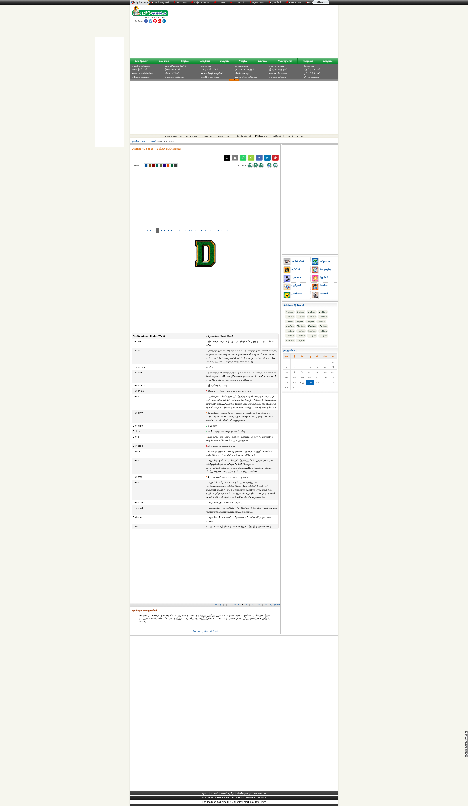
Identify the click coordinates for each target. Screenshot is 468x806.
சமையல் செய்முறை (278, 73)
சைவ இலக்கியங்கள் (141, 69)
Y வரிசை (290, 340)
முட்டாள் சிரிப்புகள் (312, 73)
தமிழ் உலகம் (164, 61)
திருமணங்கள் (257, 2)
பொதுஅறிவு (205, 61)
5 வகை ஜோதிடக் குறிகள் (212, 73)
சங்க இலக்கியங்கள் (141, 66)
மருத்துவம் (262, 61)
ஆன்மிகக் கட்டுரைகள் (175, 77)
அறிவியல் (185, 61)
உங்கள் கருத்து (227, 793)
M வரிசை (290, 326)
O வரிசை (312, 326)
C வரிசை (311, 312)
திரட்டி (300, 136)
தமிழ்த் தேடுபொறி (201, 2)
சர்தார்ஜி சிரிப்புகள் (312, 69)
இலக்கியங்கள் (141, 61)
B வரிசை (301, 312)
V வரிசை (301, 335)
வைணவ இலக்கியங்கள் (143, 73)
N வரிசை (301, 326)
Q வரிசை (290, 331)
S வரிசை (312, 331)
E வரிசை (290, 316)
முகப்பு (205, 631)
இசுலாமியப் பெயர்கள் (174, 69)
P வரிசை (323, 326)
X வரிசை (323, 335)
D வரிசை (323, 312)
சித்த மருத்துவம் (276, 66)
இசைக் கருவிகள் (312, 77)
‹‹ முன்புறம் (218, 604)
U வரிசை (290, 335)
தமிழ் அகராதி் (238, 2)
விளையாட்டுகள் (172, 73)
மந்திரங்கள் (206, 66)
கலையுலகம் (328, 61)
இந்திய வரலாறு (242, 73)
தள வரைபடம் (260, 793)
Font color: (136, 165)
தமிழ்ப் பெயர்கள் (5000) (176, 66)
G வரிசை (311, 316)
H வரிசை (323, 316)
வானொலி (221, 2)
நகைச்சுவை (308, 61)
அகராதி (289, 136)
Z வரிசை (301, 340)
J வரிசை (299, 321)
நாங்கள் (214, 793)
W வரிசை (312, 335)
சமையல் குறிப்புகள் (277, 77)
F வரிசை (301, 316)
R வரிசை (301, 331)
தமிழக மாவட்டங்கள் (141, 77)
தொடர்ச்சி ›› (274, 604)
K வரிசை (310, 321)
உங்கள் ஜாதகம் (241, 66)
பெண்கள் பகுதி (285, 61)
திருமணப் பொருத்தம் (244, 69)
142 (265, 604)
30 (239, 604)
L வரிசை (321, 321)
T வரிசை (323, 331)
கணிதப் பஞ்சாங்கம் (209, 69)
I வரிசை (289, 321)
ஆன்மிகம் (224, 61)
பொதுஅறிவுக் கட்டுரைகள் (246, 77)
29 (234, 604)
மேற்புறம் (214, 631)
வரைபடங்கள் (181, 2)
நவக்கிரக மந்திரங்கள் (210, 77)
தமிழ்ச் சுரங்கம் (141, 2)
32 (247, 604)
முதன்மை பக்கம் (139, 141)
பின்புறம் (196, 631)
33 (251, 604)
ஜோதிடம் (243, 61)
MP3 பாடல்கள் (294, 2)
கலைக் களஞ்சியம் (161, 2)
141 (260, 604)
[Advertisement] (268, 32)
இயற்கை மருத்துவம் (278, 69)
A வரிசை (290, 312)
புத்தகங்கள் (276, 2)
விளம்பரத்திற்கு (244, 793)
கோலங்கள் (309, 66)
